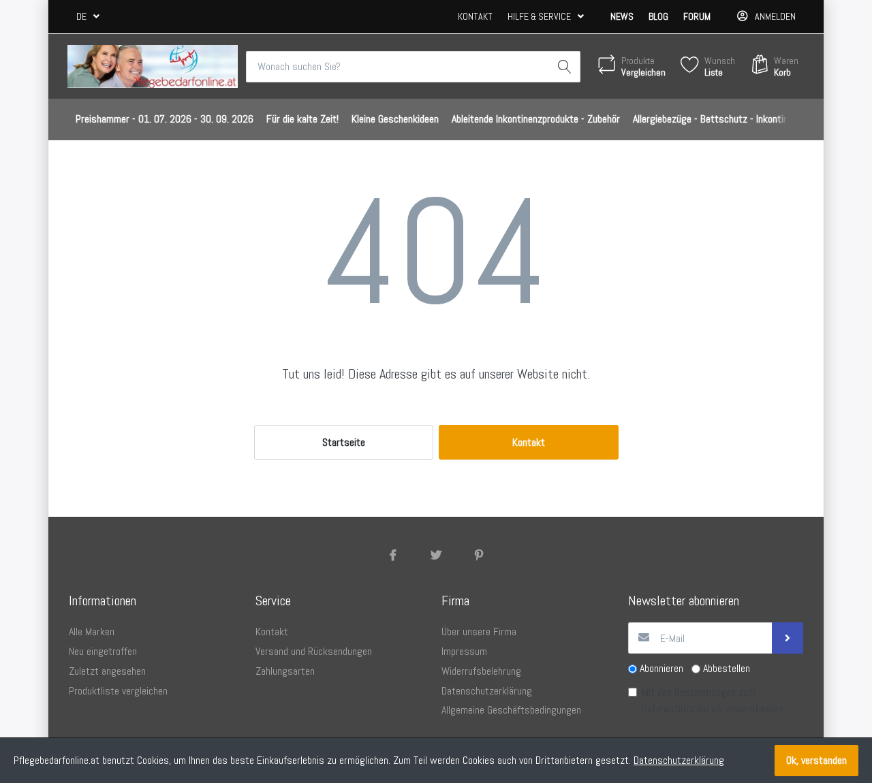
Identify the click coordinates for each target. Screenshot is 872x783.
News (622, 16)
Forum (697, 16)
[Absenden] (787, 638)
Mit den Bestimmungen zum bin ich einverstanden (712, 700)
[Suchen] (564, 66)
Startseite (343, 442)
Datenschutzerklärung (679, 760)
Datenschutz (668, 708)
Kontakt (475, 16)
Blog (658, 16)
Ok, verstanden (816, 760)
